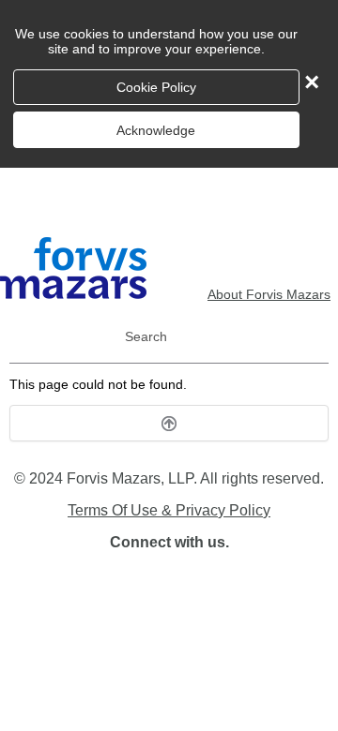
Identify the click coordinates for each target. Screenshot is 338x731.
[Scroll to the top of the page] (169, 423)
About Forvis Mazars (268, 294)
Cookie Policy (156, 87)
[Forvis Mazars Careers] (73, 294)
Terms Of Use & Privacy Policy (169, 510)
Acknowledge (155, 130)
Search (146, 336)
